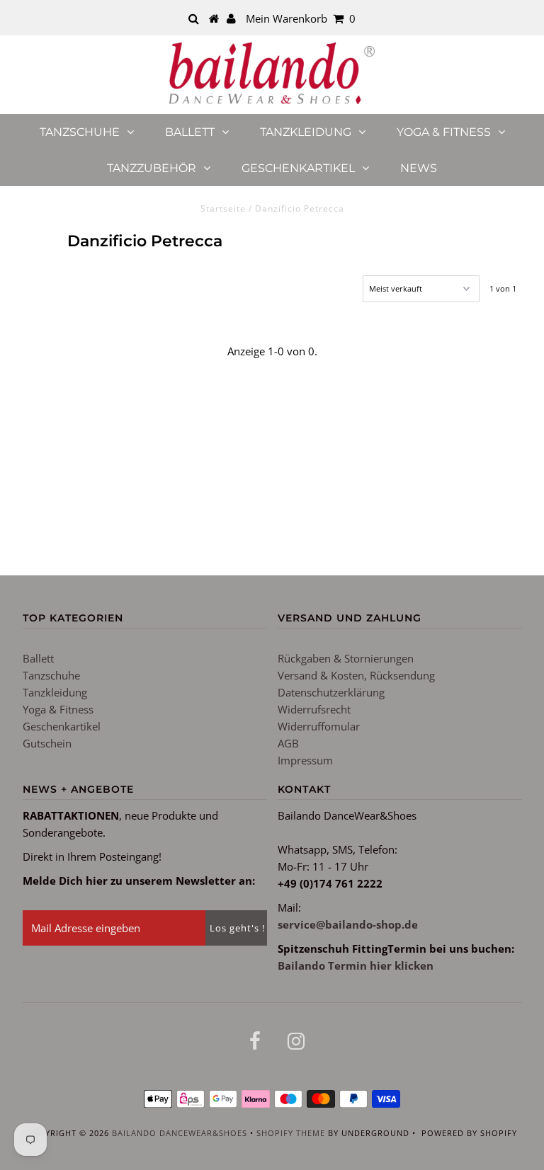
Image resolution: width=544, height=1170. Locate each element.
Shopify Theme (290, 1133)
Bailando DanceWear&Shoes (179, 1133)
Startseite (223, 208)
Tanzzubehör (151, 168)
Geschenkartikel (298, 168)
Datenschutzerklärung (331, 692)
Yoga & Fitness (444, 132)
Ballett (190, 132)
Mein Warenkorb (301, 18)
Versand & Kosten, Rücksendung (356, 675)
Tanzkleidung (305, 132)
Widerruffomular (319, 726)
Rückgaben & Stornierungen (346, 658)
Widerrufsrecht (314, 709)
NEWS (418, 168)
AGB (288, 743)
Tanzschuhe (80, 132)
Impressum (305, 760)
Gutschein (47, 743)
